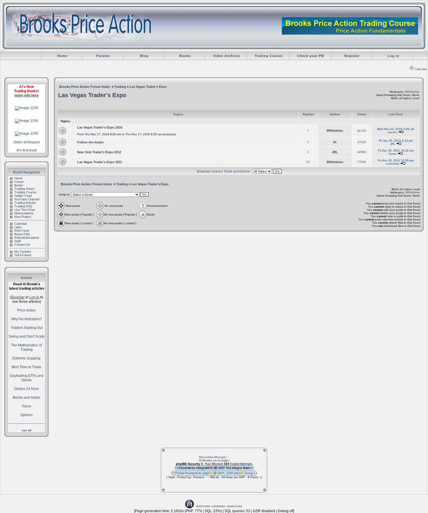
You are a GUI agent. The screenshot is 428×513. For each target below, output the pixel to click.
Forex (26, 406)
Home (62, 56)
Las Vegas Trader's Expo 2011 (99, 162)
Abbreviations (23, 213)
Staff (17, 241)
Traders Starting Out (27, 328)
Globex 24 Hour (26, 389)
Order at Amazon (26, 142)
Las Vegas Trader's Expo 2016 (99, 127)
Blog (144, 56)
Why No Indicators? (26, 319)
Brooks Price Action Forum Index (84, 86)
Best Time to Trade (26, 367)
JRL (392, 143)
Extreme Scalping (26, 358)
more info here (27, 95)
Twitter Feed (23, 195)
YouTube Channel (26, 199)
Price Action (26, 310)
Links (18, 227)
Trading (120, 86)
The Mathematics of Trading (26, 347)
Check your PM (310, 56)
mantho (393, 132)
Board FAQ (22, 234)
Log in (393, 56)
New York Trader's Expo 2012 (99, 152)
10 (308, 161)
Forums (103, 56)
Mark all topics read (405, 98)
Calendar (421, 69)
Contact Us (22, 244)
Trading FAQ (23, 206)
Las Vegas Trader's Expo (148, 86)
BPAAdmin (412, 91)
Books (185, 56)
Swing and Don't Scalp (27, 336)
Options (26, 415)
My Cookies (22, 251)
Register (352, 56)
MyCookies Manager (212, 457)
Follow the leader (90, 142)
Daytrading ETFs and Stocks (26, 378)
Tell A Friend (22, 255)
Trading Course (268, 56)
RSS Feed (21, 230)
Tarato (392, 153)
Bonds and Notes (26, 398)
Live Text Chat (24, 209)
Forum (19, 182)
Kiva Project (22, 216)
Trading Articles (25, 202)
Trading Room (24, 188)
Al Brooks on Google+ (214, 460)
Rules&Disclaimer (26, 237)
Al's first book (26, 150)
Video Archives (226, 56)
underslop (392, 163)
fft (335, 142)
